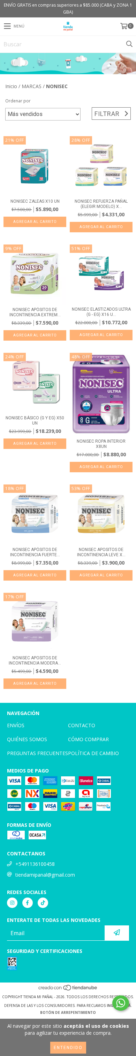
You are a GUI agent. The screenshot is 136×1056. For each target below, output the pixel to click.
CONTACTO (81, 725)
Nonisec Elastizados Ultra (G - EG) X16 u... (101, 312)
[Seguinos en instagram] (12, 903)
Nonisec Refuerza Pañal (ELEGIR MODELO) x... (101, 204)
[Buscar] (129, 44)
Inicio (11, 86)
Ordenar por (18, 101)
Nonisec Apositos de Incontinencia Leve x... (101, 552)
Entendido (68, 1047)
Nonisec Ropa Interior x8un (101, 444)
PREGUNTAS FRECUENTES (37, 753)
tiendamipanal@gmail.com (45, 874)
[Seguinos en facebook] (27, 903)
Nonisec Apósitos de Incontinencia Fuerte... (35, 552)
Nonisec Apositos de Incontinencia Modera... (35, 660)
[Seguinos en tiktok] (43, 903)
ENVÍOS (15, 725)
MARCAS (31, 86)
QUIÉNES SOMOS (27, 739)
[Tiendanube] (68, 989)
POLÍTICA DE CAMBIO (93, 753)
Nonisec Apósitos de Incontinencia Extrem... (35, 312)
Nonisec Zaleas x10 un (35, 201)
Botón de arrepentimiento (68, 1012)
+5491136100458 (35, 864)
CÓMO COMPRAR (88, 739)
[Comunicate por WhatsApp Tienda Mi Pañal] (120, 1003)
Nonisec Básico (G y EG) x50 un (35, 421)
